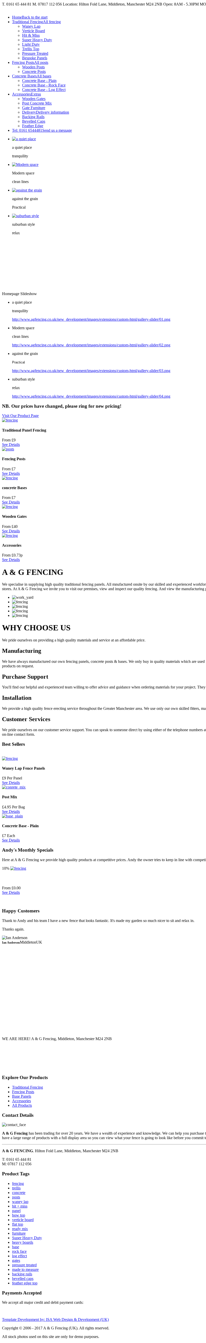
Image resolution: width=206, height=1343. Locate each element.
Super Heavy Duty (27, 1238)
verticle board (23, 1220)
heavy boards (22, 1242)
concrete (18, 1192)
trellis (16, 1188)
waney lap (20, 1201)
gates (16, 1260)
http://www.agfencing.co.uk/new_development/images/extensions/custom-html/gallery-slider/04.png (91, 396)
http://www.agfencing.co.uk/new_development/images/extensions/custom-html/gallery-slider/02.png (91, 345)
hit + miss (19, 1206)
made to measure (25, 1269)
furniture (19, 1233)
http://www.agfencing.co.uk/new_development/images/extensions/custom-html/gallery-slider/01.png (91, 319)
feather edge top (24, 1283)
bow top (18, 1215)
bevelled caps (22, 1278)
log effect (19, 1256)
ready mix (20, 1229)
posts (16, 1197)
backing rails (22, 1274)
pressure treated (24, 1265)
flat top (17, 1224)
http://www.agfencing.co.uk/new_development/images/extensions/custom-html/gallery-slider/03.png (91, 370)
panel (16, 1211)
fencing (18, 1183)
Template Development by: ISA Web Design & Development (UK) (55, 1319)
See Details (11, 444)
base (15, 1247)
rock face (19, 1251)
